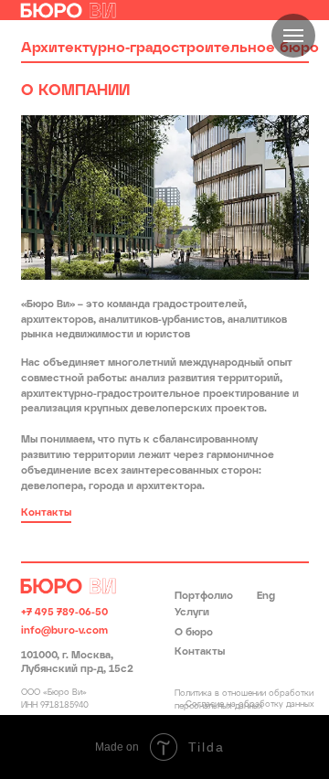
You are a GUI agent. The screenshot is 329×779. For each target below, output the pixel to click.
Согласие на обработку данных (250, 704)
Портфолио (204, 596)
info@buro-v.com (64, 630)
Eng (266, 596)
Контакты (200, 651)
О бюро (194, 632)
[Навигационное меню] (293, 35)
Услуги (192, 612)
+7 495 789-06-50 (64, 612)
